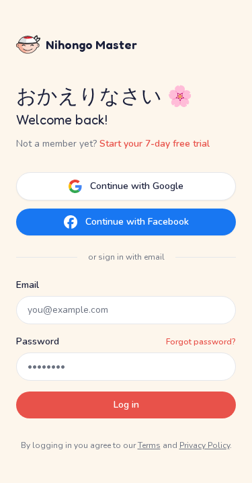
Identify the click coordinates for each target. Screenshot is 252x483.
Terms (149, 445)
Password (37, 341)
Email (27, 284)
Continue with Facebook (137, 221)
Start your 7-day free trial (154, 143)
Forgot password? (201, 341)
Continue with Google (136, 186)
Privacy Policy (204, 445)
